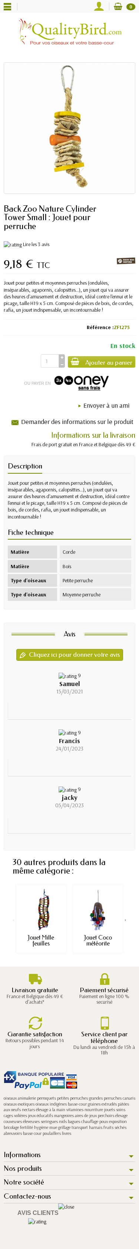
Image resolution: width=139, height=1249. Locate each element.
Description (25, 466)
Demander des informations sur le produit (77, 421)
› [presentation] (125, 919)
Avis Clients (38, 1213)
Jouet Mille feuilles (41, 940)
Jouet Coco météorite (98, 940)
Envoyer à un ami (106, 405)
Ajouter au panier (108, 363)
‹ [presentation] (13, 919)
